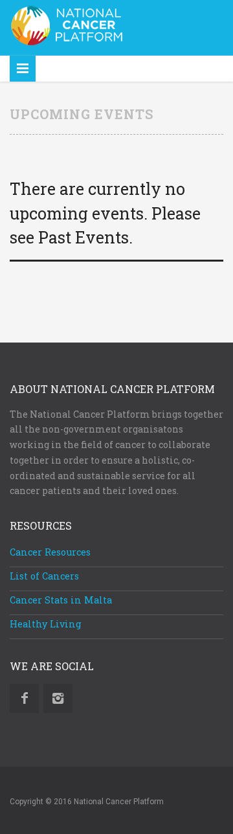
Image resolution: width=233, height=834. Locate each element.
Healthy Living (46, 624)
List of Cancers (44, 576)
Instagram (57, 698)
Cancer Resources (50, 552)
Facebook (24, 698)
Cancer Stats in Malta (61, 600)
